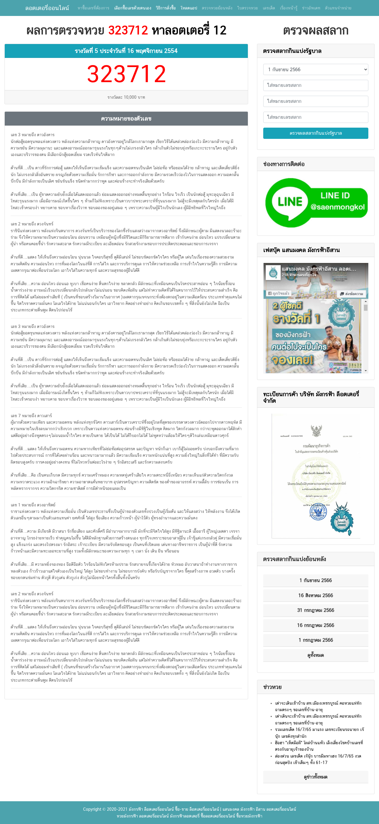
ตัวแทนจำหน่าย (338, 8)
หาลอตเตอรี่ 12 (189, 30)
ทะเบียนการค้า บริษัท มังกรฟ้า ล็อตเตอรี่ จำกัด (311, 397)
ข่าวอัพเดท (311, 8)
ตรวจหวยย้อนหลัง (217, 8)
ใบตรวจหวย (247, 8)
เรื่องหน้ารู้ (288, 8)
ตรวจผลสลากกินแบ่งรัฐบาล (316, 133)
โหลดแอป (189, 8)
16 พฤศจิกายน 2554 (152, 50)
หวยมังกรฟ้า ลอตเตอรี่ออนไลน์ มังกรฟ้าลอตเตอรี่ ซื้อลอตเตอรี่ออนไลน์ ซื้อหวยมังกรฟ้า (189, 816)
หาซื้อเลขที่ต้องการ (93, 8)
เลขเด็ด (269, 8)
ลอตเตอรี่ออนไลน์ (47, 8)
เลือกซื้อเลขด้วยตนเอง (132, 8)
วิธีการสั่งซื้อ (166, 8)
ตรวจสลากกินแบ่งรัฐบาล (292, 50)
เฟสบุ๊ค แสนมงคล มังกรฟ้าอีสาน (301, 249)
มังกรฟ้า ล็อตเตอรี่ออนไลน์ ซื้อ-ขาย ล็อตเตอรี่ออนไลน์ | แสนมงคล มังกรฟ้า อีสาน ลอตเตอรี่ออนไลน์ (212, 809)
